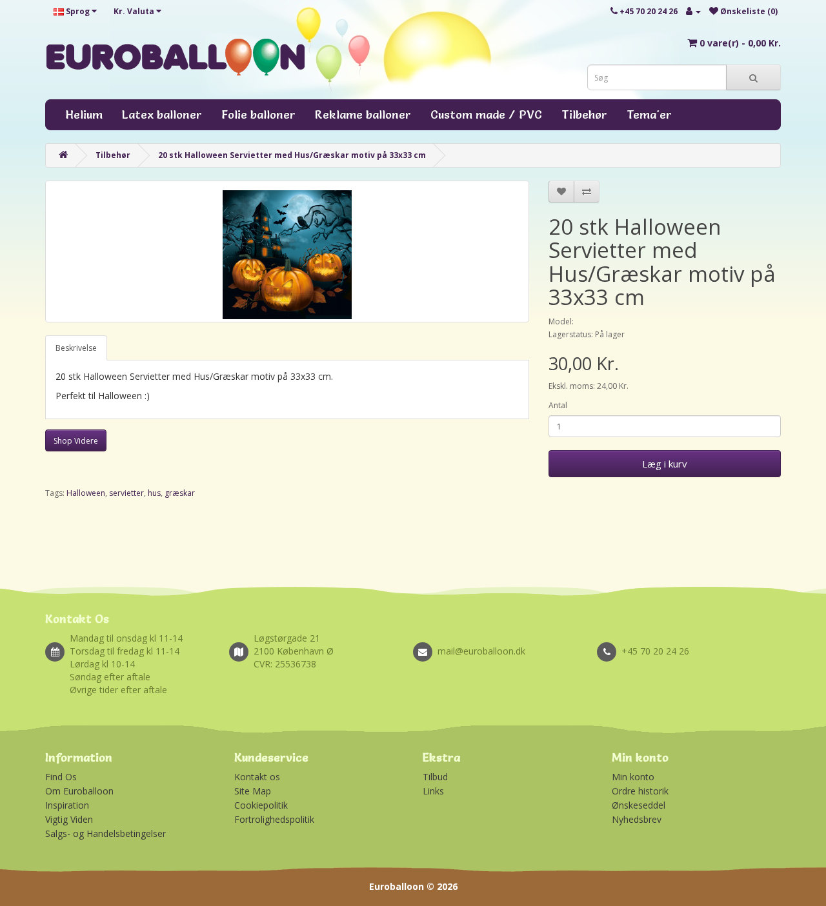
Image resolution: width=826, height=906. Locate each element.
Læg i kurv (664, 463)
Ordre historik (640, 791)
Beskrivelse (76, 347)
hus (154, 492)
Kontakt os (257, 777)
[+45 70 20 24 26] (689, 637)
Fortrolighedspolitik (274, 819)
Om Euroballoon (79, 791)
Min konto (633, 777)
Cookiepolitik (261, 805)
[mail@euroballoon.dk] (505, 637)
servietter (126, 492)
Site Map (252, 791)
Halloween (85, 492)
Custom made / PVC (486, 114)
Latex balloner (162, 114)
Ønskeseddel (638, 805)
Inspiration (67, 805)
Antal (558, 405)
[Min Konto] (693, 11)
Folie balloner (258, 114)
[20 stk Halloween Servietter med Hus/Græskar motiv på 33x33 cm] (287, 251)
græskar (180, 492)
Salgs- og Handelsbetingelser (105, 833)
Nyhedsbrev (636, 819)
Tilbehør (584, 114)
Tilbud (435, 777)
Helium (84, 114)
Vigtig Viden (69, 819)
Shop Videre (76, 440)
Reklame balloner (363, 114)
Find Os (61, 777)
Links (433, 791)
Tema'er (649, 114)
